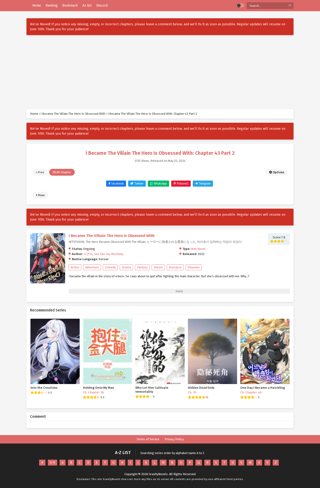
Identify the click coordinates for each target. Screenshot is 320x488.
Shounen (194, 267)
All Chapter (63, 172)
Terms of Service (148, 439)
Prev (40, 172)
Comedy (110, 267)
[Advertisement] (160, 72)
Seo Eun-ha (102, 254)
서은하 (88, 254)
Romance (175, 267)
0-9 (52, 463)
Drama (126, 267)
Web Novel (198, 249)
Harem (158, 267)
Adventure (92, 267)
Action (75, 267)
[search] (290, 5)
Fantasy (142, 267)
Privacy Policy (174, 439)
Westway (117, 254)
